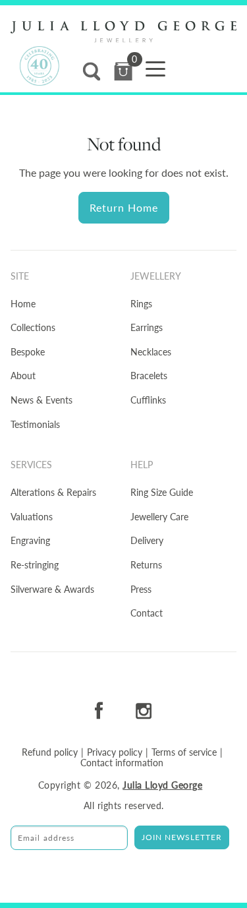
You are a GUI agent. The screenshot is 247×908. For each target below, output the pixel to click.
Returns (146, 564)
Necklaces (150, 351)
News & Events (41, 400)
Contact (146, 613)
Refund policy (50, 752)
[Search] (91, 71)
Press (140, 589)
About (23, 375)
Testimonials (35, 424)
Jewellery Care (159, 516)
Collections (33, 327)
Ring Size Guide (161, 492)
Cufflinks (148, 400)
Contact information (121, 763)
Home (23, 303)
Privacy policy (114, 752)
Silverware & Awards (52, 589)
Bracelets (148, 375)
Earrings (146, 327)
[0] (123, 71)
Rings (141, 303)
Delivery (146, 540)
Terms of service (184, 752)
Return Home (124, 207)
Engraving (30, 540)
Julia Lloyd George (162, 785)
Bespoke (28, 351)
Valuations (32, 516)
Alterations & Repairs (53, 492)
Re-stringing (35, 564)
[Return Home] (123, 32)
